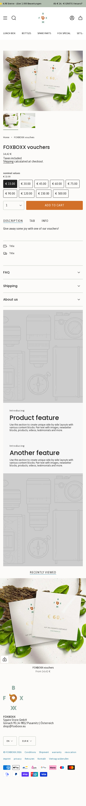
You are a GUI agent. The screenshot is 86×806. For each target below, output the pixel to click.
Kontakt (42, 758)
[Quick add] (4, 659)
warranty (57, 752)
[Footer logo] (13, 698)
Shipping (8, 161)
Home (6, 137)
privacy (18, 758)
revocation (70, 752)
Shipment (44, 752)
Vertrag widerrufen (59, 758)
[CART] (80, 18)
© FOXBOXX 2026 (12, 752)
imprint (7, 758)
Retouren (29, 758)
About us (10, 299)
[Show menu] (5, 18)
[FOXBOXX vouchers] (43, 621)
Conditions (30, 752)
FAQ (6, 272)
